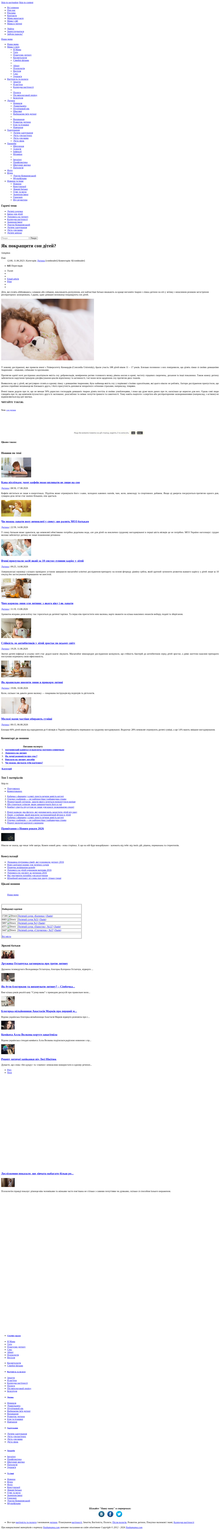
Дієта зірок (18, 141)
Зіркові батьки (20, 189)
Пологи (17, 92)
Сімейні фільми (21, 60)
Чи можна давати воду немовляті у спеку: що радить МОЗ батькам (45, 521)
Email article (13, 279)
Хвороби (11, 143)
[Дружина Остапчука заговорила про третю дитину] (8, 957)
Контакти (12, 15)
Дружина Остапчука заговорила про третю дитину (34, 963)
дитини (53, 1522)
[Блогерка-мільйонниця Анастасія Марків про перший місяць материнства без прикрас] (8, 1005)
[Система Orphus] (110, 434)
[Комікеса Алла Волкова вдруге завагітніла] (8, 1028)
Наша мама (7, 39)
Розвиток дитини (22, 122)
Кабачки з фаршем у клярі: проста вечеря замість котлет (35, 796)
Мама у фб (12, 21)
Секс (15, 73)
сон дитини (11, 410)
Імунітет (17, 159)
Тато (15, 52)
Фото (10, 170)
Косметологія (20, 57)
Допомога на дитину (17, 216)
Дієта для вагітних (22, 135)
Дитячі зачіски (14, 233)
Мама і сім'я (13, 47)
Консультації (19, 186)
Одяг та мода (19, 192)
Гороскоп (18, 197)
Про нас (11, 10)
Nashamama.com (51, 1527)
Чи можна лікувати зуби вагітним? (24, 762)
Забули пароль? (15, 34)
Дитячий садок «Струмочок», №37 (35, 930)
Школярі (17, 111)
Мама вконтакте (15, 18)
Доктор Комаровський (24, 175)
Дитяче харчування (23, 132)
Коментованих (14, 791)
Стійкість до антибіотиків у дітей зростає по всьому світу (38, 643)
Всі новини (13, 7)
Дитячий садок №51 (28, 919)
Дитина (11, 100)
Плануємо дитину (22, 55)
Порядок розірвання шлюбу (21, 867)
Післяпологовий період (25, 95)
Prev (9, 1070)
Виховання (18, 119)
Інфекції (17, 151)
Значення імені (20, 194)
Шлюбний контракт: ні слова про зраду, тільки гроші (34, 878)
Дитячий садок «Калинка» (31, 916)
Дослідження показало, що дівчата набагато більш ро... (37, 1173)
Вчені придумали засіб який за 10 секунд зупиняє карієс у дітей (42, 560)
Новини (17, 183)
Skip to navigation (9, 2)
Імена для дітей (15, 214)
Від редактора (20, 200)
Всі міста (6, 936)
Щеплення (18, 146)
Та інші (10, 1473)
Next (9, 1072)
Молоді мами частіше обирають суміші (26, 718)
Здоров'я (17, 76)
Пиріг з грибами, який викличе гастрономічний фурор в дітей (39, 815)
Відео (10, 173)
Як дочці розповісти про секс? (21, 756)
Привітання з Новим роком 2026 (22, 828)
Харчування (13, 130)
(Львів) (49, 916)
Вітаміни (17, 154)
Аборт (16, 65)
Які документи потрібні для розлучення (27, 875)
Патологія (18, 167)
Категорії (7, 768)
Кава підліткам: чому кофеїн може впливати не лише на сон (40, 482)
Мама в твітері (14, 23)
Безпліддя (18, 98)
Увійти (10, 28)
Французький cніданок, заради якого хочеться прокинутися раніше (41, 801)
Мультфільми (20, 178)
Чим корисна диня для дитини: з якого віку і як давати (37, 603)
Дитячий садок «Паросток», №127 (35, 926)
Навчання (18, 127)
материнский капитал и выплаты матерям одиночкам (34, 749)
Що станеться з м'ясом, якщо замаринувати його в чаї (34, 804)
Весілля (17, 71)
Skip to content (26, 2)
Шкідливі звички (22, 165)
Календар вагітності (23, 87)
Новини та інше (15, 181)
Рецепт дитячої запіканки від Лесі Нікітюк (28, 1059)
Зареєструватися (15, 31)
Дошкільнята (19, 106)
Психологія (19, 68)
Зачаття (17, 82)
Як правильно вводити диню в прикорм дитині (32, 682)
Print (9, 281)
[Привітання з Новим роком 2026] (8, 840)
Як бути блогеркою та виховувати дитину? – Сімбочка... (38, 986)
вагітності (77, 1522)
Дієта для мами (21, 138)
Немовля (17, 103)
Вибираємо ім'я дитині (24, 114)
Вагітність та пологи (17, 79)
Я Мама (17, 49)
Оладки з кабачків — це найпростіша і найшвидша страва (36, 799)
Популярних (13, 788)
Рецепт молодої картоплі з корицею (25, 823)
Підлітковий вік (21, 108)
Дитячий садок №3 (27, 923)
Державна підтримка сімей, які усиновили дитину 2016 (35, 862)
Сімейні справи (14, 1336)
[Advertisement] (23, 1123)
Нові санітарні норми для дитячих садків (28, 864)
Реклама (11, 13)
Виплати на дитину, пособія (20, 759)
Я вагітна (18, 84)
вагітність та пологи (26, 1522)
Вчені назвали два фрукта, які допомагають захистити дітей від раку (42, 812)
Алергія (17, 149)
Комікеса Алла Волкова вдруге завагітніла (29, 1034)
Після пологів (119, 1522)
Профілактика (20, 162)
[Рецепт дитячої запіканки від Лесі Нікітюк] (8, 1053)
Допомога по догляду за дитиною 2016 (27, 873)
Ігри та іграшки (21, 124)
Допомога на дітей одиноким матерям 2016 (29, 870)
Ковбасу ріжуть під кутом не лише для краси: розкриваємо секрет (40, 807)
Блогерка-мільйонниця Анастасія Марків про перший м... (39, 1011)
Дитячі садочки (15, 211)
